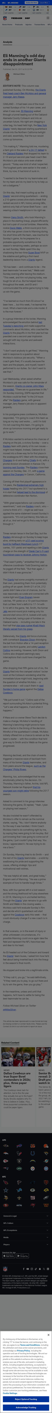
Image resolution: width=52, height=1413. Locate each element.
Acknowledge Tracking (26, 1407)
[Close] (48, 1335)
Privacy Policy (23, 1350)
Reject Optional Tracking (26, 1399)
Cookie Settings (10, 1393)
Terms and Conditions (30, 1345)
